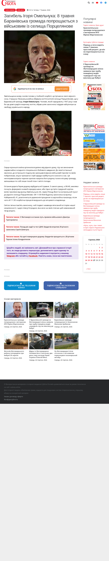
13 (94, 254)
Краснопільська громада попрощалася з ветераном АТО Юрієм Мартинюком (15, 322)
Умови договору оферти (13, 396)
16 (102, 254)
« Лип (88, 269)
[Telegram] (105, 3)
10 (86, 254)
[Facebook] (101, 3)
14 (97, 254)
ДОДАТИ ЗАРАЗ (62, 89)
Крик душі (100, 25)
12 (92, 254)
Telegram (11, 256)
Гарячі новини (89, 25)
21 (97, 257)
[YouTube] (97, 3)
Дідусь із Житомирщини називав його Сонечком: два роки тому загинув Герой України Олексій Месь (40, 354)
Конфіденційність (11, 399)
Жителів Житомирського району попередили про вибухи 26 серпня (14, 353)
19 (92, 257)
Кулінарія (87, 42)
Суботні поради (98, 42)
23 (102, 257)
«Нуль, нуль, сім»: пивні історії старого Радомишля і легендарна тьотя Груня (94, 227)
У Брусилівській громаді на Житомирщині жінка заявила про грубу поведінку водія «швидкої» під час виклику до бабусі (41, 324)
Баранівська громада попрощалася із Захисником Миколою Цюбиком (65, 322)
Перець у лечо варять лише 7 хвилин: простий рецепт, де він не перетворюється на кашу (94, 49)
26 (92, 260)
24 (86, 260)
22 (99, 257)
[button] (89, 2)
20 (94, 257)
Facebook (33, 256)
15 (99, 254)
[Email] (93, 3)
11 (89, 254)
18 (89, 257)
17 (86, 257)
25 (89, 260)
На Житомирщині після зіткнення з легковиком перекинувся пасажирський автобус (65, 354)
